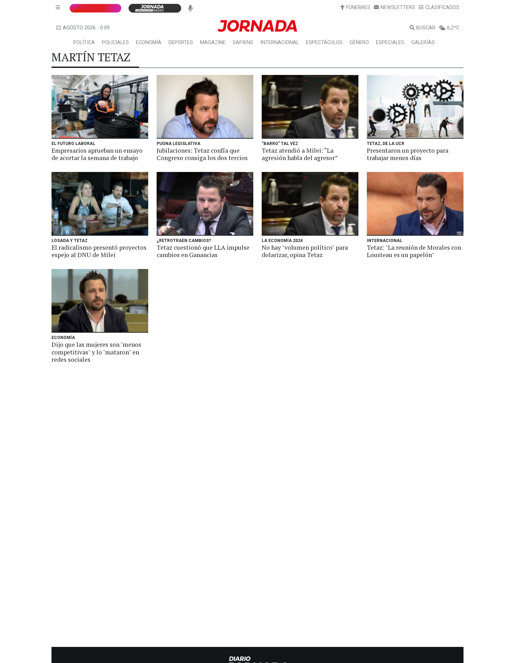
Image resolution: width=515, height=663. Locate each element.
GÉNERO (359, 43)
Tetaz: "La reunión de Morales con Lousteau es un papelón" (414, 251)
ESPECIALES (390, 43)
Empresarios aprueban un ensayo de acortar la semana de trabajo (97, 154)
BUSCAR (425, 28)
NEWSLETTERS (397, 8)
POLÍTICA (84, 43)
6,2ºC (453, 28)
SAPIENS (243, 43)
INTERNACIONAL (279, 43)
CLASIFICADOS (442, 8)
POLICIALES (115, 43)
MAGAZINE (213, 43)
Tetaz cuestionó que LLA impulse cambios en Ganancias (203, 251)
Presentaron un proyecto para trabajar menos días (407, 154)
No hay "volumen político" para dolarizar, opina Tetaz (305, 251)
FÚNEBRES (358, 8)
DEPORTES (181, 43)
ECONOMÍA (149, 43)
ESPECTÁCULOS (324, 43)
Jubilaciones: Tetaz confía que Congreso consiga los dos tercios (202, 154)
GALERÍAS (423, 43)
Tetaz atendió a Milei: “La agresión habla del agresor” (300, 154)
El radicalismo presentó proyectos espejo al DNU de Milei (99, 251)
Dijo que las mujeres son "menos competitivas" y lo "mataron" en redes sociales (96, 351)
